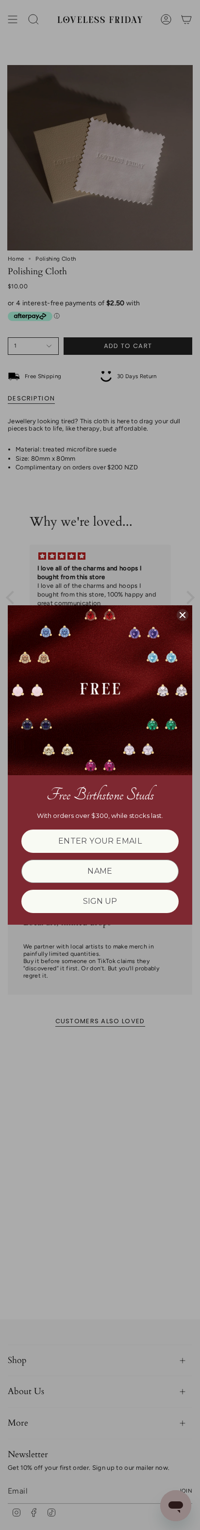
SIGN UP (100, 901)
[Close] (182, 615)
